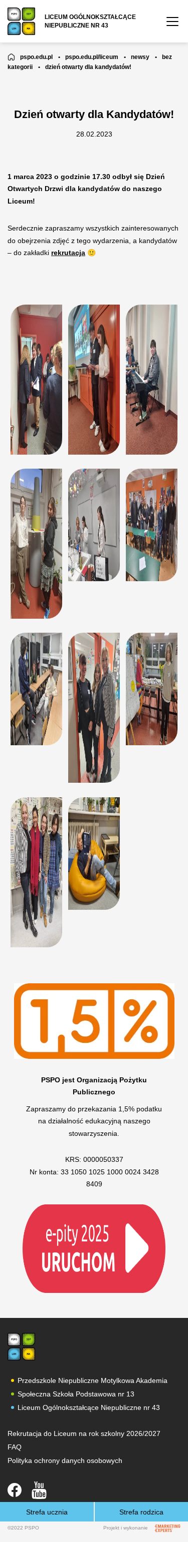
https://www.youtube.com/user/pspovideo (39, 1490)
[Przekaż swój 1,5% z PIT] (94, 1248)
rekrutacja (68, 253)
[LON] (21, 1346)
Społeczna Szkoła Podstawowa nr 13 (76, 1394)
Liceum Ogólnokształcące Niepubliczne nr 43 (89, 1407)
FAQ (15, 1447)
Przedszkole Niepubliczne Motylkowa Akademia (92, 1380)
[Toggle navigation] (172, 22)
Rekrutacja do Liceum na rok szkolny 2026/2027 (84, 1433)
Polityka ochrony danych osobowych (65, 1460)
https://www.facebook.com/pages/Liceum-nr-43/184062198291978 (15, 1490)
